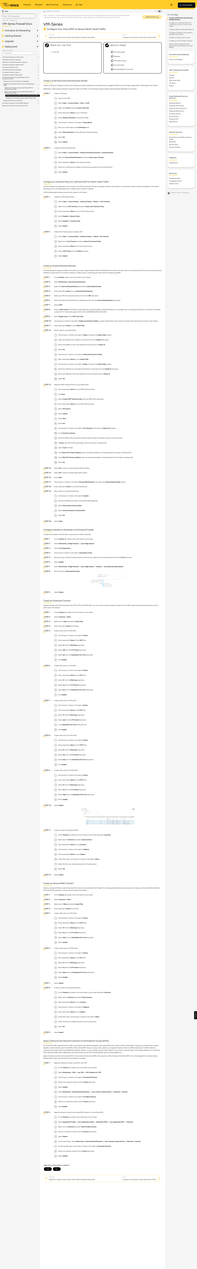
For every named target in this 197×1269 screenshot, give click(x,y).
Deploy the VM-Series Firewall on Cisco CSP (14, 106)
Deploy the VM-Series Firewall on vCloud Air (14, 62)
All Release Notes (174, 178)
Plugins (171, 85)
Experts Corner (174, 183)
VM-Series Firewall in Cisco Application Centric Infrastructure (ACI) (15, 78)
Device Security (174, 116)
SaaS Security (173, 121)
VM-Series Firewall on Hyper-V (11, 72)
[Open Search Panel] (171, 5)
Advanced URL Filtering (176, 106)
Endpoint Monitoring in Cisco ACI (12, 100)
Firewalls (172, 75)
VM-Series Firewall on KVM (10, 67)
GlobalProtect (173, 163)
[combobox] (19, 16)
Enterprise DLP (173, 119)
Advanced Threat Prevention (178, 108)
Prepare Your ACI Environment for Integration (16, 81)
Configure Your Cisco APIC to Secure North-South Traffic (22, 95)
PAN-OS (171, 78)
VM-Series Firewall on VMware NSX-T (13, 65)
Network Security (176, 192)
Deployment (185, 192)
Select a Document (7, 50)
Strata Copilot (187, 5)
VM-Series (51, 15)
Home (45, 15)
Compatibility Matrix (175, 181)
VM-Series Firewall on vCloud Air (11, 60)
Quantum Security (174, 147)
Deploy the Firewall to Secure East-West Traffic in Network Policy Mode (19, 88)
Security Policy (173, 144)
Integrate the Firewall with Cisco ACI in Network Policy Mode (18, 84)
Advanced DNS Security (176, 111)
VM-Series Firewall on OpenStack (11, 70)
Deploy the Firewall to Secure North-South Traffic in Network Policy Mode (19, 92)
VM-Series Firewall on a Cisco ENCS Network (15, 103)
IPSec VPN (172, 142)
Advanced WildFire (175, 103)
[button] (195, 1015)
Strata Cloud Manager (176, 59)
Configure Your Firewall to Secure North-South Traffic (21, 98)
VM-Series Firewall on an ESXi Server (13, 57)
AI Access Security (175, 114)
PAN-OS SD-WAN (174, 80)
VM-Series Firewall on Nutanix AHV (12, 75)
